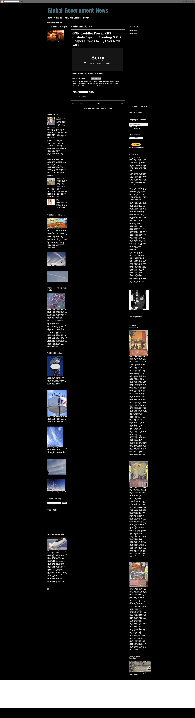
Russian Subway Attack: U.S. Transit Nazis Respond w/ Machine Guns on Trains (56, 162)
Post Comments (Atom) (104, 109)
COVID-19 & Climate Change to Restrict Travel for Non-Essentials (61, 182)
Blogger (113, 703)
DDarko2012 (133, 33)
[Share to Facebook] (98, 78)
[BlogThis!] (94, 78)
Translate (136, 128)
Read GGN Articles (135, 112)
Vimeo (101, 73)
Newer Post (77, 103)
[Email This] (92, 78)
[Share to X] (96, 78)
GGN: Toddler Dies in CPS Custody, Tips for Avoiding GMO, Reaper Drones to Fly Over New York (96, 39)
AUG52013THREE (77, 73)
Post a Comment (80, 96)
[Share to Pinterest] (100, 78)
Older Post (118, 103)
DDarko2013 (92, 73)
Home (98, 103)
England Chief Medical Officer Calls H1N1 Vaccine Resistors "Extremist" (61, 122)
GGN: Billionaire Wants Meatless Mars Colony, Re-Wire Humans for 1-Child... (61, 203)
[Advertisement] (55, 77)
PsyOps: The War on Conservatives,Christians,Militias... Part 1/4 (57, 142)
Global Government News (77, 9)
